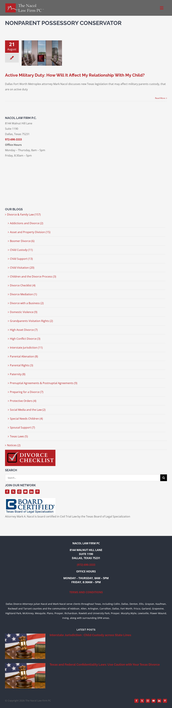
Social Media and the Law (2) (28, 410)
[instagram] (19, 491)
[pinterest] (37, 491)
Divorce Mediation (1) (23, 294)
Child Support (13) (21, 259)
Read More (160, 98)
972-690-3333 (13, 139)
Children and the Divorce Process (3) (33, 276)
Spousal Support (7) (22, 427)
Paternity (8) (17, 374)
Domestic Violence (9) (23, 312)
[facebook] (7, 491)
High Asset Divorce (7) (24, 330)
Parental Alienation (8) (24, 356)
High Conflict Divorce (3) (25, 339)
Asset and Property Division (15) (30, 232)
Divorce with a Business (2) (27, 303)
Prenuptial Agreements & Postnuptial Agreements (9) (43, 383)
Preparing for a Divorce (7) (26, 392)
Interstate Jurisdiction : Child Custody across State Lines (90, 635)
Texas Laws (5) (19, 436)
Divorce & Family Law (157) (24, 214)
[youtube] (25, 491)
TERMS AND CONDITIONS (86, 592)
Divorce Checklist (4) (22, 285)
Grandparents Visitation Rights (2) (31, 321)
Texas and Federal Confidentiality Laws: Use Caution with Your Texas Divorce (105, 664)
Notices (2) (13, 445)
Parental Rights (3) (21, 365)
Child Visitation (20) (22, 267)
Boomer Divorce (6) (22, 241)
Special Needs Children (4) (26, 418)
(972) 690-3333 (86, 565)
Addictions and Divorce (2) (26, 223)
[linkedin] (31, 491)
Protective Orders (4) (23, 401)
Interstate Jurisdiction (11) (26, 347)
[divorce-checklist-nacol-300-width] (30, 451)
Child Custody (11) (21, 250)
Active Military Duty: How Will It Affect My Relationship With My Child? (75, 75)
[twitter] (13, 491)
